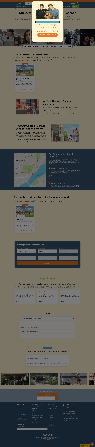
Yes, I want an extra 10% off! (47, 35)
